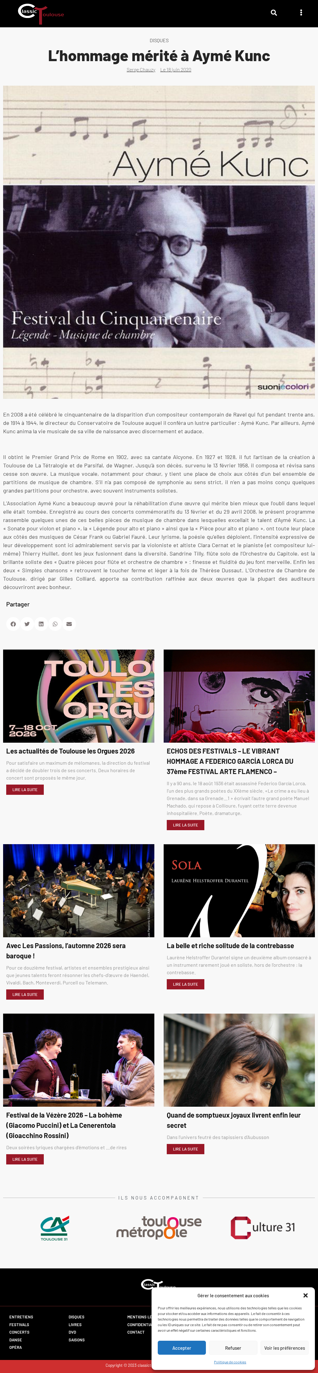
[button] (305, 1295)
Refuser (233, 1348)
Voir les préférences (284, 1348)
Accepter (181, 1348)
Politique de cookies (230, 1362)
